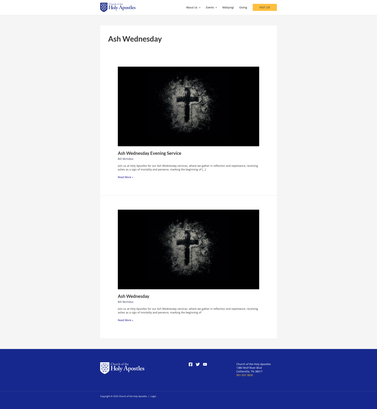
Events (210, 7)
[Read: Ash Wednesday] (188, 249)
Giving (243, 7)
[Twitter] (198, 364)
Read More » (125, 177)
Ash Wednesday (133, 296)
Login (153, 396)
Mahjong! (228, 7)
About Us (191, 7)
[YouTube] (205, 364)
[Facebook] (190, 364)
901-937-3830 (244, 375)
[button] (199, 7)
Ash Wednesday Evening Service (149, 153)
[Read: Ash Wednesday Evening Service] (188, 106)
